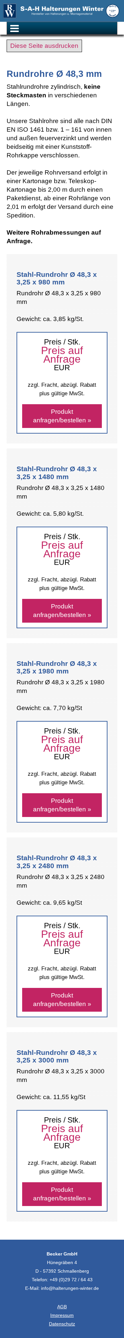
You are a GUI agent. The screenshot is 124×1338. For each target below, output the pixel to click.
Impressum (62, 1315)
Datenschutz (62, 1323)
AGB (62, 1306)
